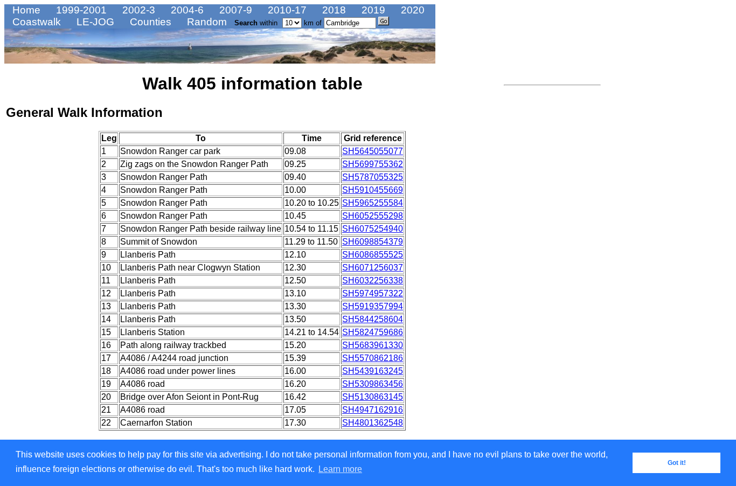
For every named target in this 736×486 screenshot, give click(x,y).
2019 (372, 10)
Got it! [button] (677, 463)
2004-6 (186, 10)
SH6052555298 (372, 215)
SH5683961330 (372, 345)
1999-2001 (80, 10)
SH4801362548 (372, 422)
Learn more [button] (340, 469)
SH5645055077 (372, 151)
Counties (149, 21)
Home (25, 10)
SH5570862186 (372, 358)
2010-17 (286, 10)
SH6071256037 (372, 267)
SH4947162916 (372, 409)
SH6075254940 (372, 228)
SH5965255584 (372, 202)
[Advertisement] (536, 250)
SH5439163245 (372, 371)
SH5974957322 (372, 293)
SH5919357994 (372, 306)
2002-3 (137, 10)
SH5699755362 (372, 164)
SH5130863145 (372, 396)
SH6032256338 (372, 280)
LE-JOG (94, 21)
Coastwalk (35, 21)
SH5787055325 (372, 177)
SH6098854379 (372, 241)
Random (205, 21)
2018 (333, 10)
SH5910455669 (372, 190)
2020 (411, 10)
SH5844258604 (372, 319)
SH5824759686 (372, 332)
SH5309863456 (372, 383)
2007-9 (234, 10)
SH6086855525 (372, 254)
